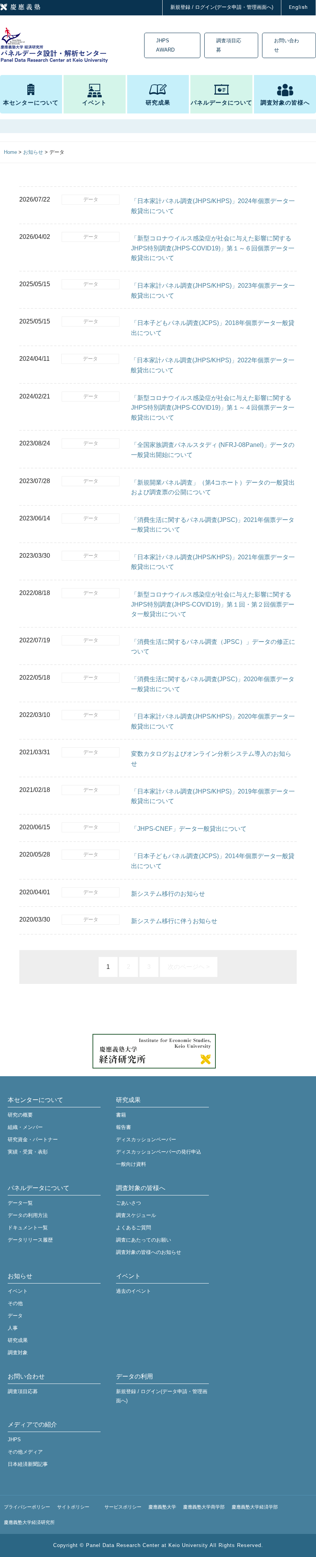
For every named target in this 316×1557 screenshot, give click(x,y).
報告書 (123, 1127)
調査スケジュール (136, 1215)
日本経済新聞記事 (28, 1464)
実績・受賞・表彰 (28, 1152)
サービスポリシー (122, 1507)
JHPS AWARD (165, 45)
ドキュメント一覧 (28, 1227)
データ (90, 199)
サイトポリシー (73, 1507)
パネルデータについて (221, 102)
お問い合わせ (286, 45)
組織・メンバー (25, 1127)
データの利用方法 (28, 1215)
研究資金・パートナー (33, 1139)
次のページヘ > (189, 967)
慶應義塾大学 (162, 1507)
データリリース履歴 (30, 1240)
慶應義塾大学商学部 (204, 1507)
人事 (13, 1328)
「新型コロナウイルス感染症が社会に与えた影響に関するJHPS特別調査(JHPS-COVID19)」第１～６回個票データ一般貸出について (212, 248)
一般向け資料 (131, 1164)
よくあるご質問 (133, 1227)
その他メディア (25, 1452)
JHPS (14, 1439)
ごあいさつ (128, 1203)
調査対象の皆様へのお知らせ (148, 1252)
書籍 (121, 1115)
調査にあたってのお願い (143, 1240)
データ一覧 (20, 1203)
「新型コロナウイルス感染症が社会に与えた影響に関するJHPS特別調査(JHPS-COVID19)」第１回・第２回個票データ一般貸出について (212, 604)
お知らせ (20, 1276)
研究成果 (158, 102)
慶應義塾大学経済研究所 (29, 1522)
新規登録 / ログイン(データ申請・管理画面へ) (221, 7)
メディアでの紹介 (32, 1424)
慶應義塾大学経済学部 (255, 1507)
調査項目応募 (228, 45)
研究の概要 (20, 1115)
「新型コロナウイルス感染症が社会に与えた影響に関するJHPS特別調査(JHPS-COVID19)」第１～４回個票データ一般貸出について (212, 408)
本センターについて (31, 102)
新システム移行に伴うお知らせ (174, 921)
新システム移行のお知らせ (168, 893)
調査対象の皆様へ (285, 102)
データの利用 (134, 1376)
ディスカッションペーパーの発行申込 (158, 1152)
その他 (15, 1303)
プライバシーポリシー (27, 1507)
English (298, 7)
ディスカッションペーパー (146, 1139)
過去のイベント (133, 1291)
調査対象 (18, 1352)
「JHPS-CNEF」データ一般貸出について (189, 828)
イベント (94, 102)
